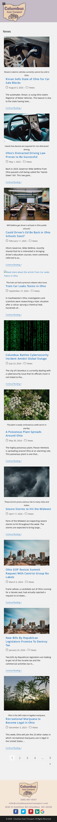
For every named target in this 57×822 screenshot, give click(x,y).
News (32, 87)
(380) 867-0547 (28, 799)
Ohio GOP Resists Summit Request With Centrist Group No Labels (27, 573)
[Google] (42, 811)
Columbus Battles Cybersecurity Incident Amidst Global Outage (27, 356)
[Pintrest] (31, 811)
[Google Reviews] (37, 811)
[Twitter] (24, 811)
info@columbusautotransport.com (28, 803)
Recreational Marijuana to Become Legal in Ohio (23, 720)
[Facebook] (16, 811)
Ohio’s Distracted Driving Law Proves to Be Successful (25, 154)
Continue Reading (13, 108)
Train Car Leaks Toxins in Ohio (26, 286)
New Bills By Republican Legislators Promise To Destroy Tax (26, 641)
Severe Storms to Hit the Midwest (28, 509)
